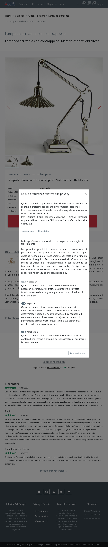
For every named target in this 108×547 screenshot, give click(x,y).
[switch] (23, 303)
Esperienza (33, 303)
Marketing (32, 331)
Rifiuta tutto (43, 231)
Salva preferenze (78, 353)
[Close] (85, 194)
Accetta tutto (28, 231)
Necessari (32, 281)
